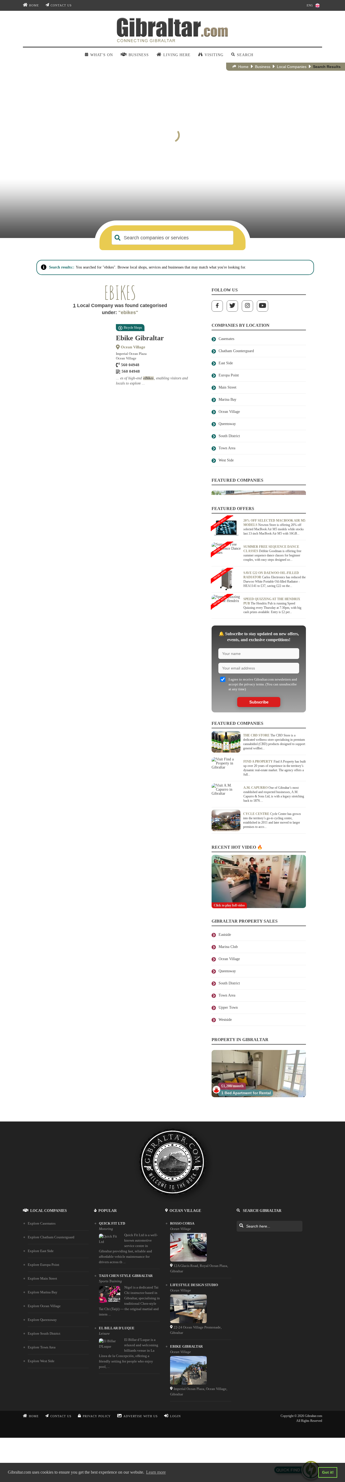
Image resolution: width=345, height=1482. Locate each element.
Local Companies (291, 66)
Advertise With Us (140, 1416)
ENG (310, 5)
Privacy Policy (97, 1416)
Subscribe (258, 702)
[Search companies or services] (117, 237)
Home (34, 5)
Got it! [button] (328, 1472)
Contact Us (61, 5)
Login (175, 1416)
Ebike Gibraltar (140, 338)
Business (262, 66)
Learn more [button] (156, 1472)
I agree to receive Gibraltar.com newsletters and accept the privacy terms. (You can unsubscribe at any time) (263, 684)
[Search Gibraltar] (241, 1225)
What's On (101, 55)
